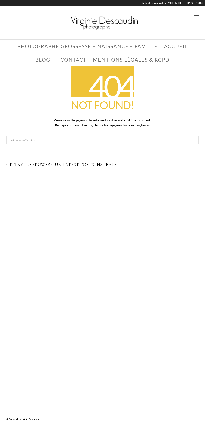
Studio (126, 218)
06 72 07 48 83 (195, 2)
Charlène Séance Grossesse (37, 344)
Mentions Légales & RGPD (131, 60)
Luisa (168, 311)
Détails (168, 245)
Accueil (176, 46)
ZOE (102, 311)
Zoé (168, 278)
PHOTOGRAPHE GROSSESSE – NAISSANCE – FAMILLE (87, 46)
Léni (102, 274)
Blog (42, 60)
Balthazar (102, 212)
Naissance (109, 218)
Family (37, 311)
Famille (168, 212)
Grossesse (51, 350)
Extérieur (37, 222)
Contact (73, 60)
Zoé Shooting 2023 (37, 212)
